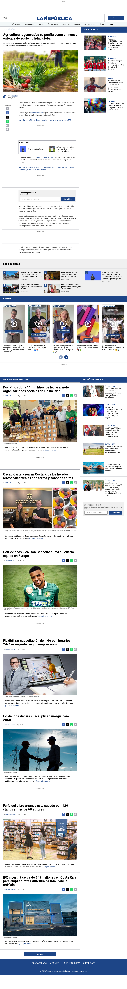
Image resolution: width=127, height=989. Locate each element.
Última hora (11, 29)
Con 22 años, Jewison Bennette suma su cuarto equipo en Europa (38, 554)
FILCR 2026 (11, 864)
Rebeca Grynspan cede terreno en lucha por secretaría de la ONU (69, 274)
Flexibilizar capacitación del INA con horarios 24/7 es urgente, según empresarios (36, 642)
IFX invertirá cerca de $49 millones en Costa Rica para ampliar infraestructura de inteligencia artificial (39, 881)
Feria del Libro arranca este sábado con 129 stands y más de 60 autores (35, 807)
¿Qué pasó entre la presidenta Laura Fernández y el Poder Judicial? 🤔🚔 (113, 348)
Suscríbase (89, 963)
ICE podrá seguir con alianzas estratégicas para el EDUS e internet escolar (113, 468)
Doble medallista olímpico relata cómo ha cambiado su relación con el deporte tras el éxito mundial (115, 86)
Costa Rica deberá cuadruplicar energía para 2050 (36, 718)
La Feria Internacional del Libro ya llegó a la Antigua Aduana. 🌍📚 (37, 348)
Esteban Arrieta (10, 649)
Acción (110, 78)
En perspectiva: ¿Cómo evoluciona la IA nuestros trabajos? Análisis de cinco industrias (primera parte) (112, 275)
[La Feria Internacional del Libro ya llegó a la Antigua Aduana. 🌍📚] (39, 324)
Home (5, 29)
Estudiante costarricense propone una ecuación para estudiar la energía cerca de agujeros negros (113, 412)
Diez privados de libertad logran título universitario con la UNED (31, 287)
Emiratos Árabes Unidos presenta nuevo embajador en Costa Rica (71, 287)
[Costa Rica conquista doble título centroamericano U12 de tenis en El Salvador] (95, 63)
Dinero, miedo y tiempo (36, 149)
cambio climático (36, 113)
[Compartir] (7, 129)
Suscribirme (68, 199)
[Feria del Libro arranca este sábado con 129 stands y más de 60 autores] (40, 839)
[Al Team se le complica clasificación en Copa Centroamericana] (52, 149)
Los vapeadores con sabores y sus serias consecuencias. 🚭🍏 (88, 348)
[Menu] (5, 18)
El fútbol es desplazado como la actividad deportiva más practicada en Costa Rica (113, 451)
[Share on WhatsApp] (7, 121)
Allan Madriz (14, 95)
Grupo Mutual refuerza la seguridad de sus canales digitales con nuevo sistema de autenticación (113, 393)
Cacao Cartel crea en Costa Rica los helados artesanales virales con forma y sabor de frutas (38, 476)
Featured (111, 101)
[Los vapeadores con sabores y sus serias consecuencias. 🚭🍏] (88, 324)
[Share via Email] (7, 125)
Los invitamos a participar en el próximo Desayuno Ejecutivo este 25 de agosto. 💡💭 (63, 349)
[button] (116, 18)
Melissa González (10, 396)
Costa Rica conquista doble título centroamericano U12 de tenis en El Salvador (116, 65)
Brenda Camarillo (10, 889)
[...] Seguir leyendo (49, 450)
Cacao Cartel (43, 536)
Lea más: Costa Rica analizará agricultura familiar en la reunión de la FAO (45, 120)
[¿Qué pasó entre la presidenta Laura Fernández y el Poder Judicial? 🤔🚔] (113, 324)
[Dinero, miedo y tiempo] (23, 149)
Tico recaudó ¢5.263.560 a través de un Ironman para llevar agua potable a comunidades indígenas (115, 44)
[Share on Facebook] (7, 112)
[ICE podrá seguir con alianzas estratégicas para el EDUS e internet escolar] (93, 468)
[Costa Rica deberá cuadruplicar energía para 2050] (40, 750)
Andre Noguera (9, 560)
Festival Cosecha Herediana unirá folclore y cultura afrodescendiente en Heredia (31, 274)
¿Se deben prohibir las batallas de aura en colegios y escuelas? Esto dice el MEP (116, 107)
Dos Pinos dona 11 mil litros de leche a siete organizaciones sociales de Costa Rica (36, 389)
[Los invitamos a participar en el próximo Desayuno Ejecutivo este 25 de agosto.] (63, 324)
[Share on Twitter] (7, 117)
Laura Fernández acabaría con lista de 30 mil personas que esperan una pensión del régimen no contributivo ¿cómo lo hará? (113, 489)
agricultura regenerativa (44, 157)
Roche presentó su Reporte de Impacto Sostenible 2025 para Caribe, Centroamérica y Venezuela (13, 349)
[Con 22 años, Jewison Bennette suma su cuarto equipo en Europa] (40, 586)
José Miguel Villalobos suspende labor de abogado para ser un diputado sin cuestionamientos (113, 432)
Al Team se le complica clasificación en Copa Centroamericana (65, 149)
